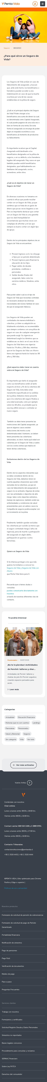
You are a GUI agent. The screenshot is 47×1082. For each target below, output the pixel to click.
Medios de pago (8, 974)
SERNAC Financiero (9, 1058)
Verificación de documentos (13, 966)
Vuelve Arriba (20, 783)
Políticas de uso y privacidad (15, 888)
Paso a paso (7, 982)
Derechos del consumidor (12, 1074)
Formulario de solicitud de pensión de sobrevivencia (22, 915)
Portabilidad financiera (11, 935)
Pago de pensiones (9, 950)
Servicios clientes (9, 1003)
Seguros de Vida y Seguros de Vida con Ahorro (23, 569)
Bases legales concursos (12, 1043)
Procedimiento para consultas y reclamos (18, 1051)
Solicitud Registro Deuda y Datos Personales (20, 1027)
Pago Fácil (6, 958)
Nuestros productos (10, 906)
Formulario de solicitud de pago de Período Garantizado (19, 925)
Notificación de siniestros (12, 943)
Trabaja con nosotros (10, 1012)
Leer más (14, 689)
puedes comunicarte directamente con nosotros (22, 592)
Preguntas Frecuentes (10, 989)
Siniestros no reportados (12, 1035)
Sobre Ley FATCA (9, 1066)
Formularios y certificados (12, 1019)
